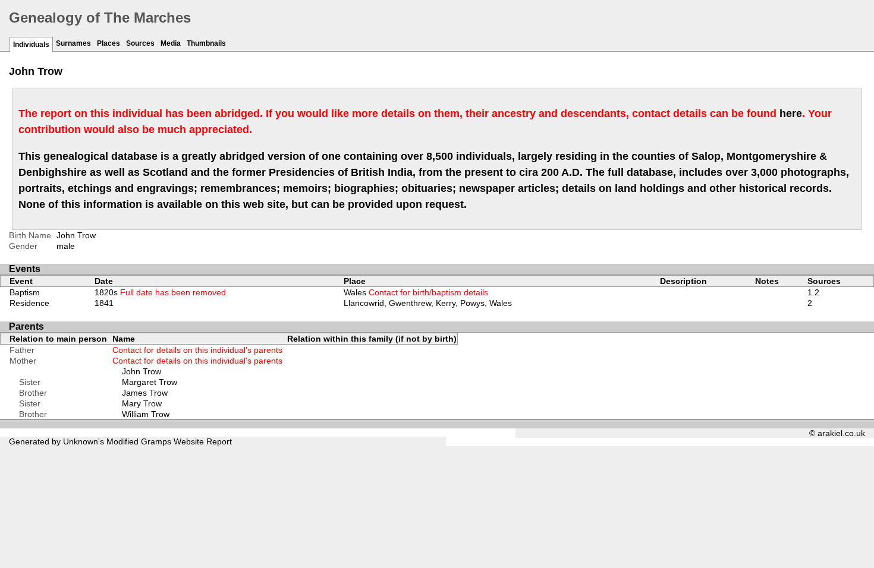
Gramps (156, 441)
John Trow (141, 371)
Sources (140, 43)
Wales (416, 292)
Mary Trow (142, 403)
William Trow (145, 414)
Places (108, 43)
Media (171, 43)
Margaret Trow (149, 382)
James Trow (145, 392)
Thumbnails (206, 43)
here (790, 113)
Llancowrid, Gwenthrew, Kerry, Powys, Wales (428, 303)
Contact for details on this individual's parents (197, 350)
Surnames (73, 43)
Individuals (31, 44)
